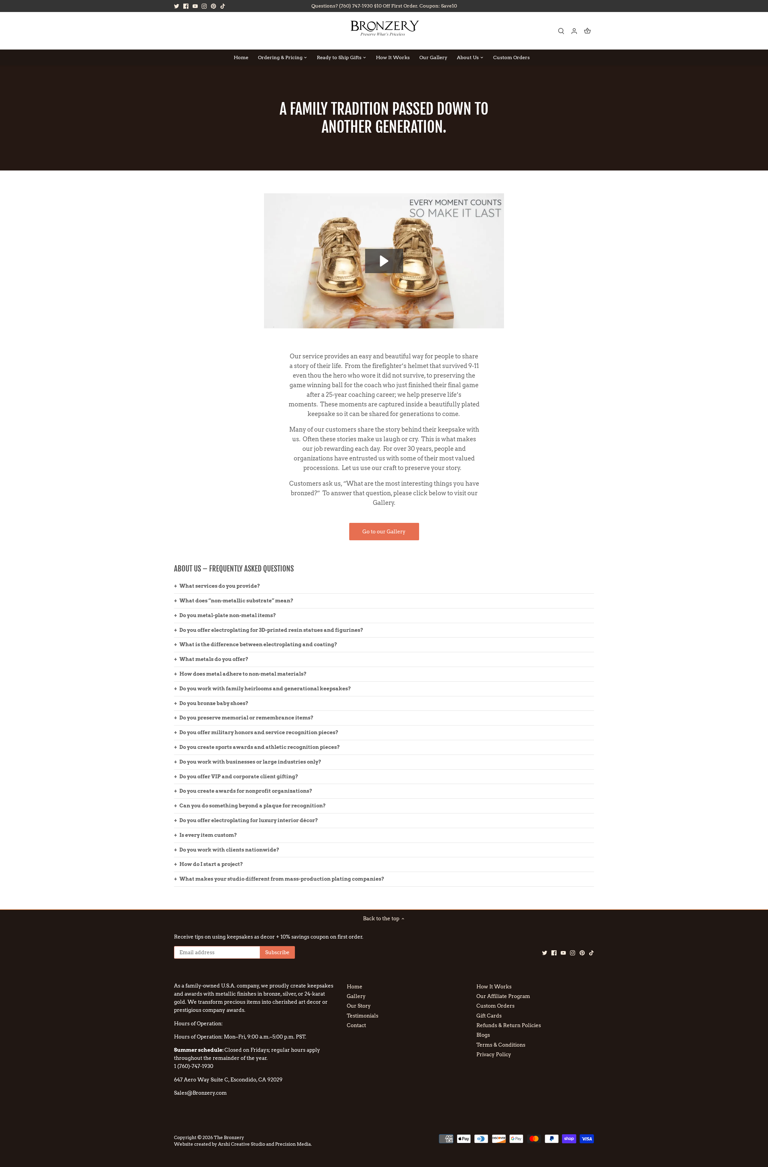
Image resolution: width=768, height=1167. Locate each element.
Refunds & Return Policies (508, 1025)
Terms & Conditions (500, 1045)
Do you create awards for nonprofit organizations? (245, 791)
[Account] (574, 31)
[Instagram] (204, 6)
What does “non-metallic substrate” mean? (236, 601)
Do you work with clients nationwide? (229, 850)
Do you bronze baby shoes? (213, 703)
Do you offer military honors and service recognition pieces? (258, 732)
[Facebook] (185, 6)
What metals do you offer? (213, 659)
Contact (356, 1025)
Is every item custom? (208, 835)
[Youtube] (195, 6)
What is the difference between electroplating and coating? (258, 644)
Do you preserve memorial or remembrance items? (246, 718)
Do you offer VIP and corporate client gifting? (238, 776)
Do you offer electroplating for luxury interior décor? (248, 820)
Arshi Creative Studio (241, 1144)
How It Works (494, 987)
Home (354, 987)
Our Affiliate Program (503, 996)
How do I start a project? (211, 864)
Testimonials (362, 1016)
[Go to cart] (587, 31)
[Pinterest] (213, 6)
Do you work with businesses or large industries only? (250, 762)
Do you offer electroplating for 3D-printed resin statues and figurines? (271, 630)
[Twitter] (176, 6)
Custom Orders (495, 1006)
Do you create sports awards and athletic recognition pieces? (259, 747)
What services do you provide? (219, 586)
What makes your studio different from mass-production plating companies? (281, 879)
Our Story (359, 1006)
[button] (384, 261)
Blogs (483, 1035)
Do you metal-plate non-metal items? (227, 615)
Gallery (356, 996)
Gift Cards (489, 1016)
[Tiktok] (222, 6)
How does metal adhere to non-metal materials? (243, 674)
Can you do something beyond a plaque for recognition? (252, 806)
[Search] (561, 31)
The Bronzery (229, 1137)
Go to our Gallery (384, 532)
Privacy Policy (493, 1054)
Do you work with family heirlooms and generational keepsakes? (265, 689)
